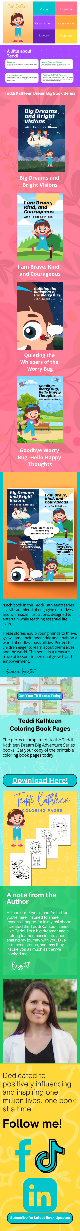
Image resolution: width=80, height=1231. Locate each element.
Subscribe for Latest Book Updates (40, 1218)
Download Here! (40, 780)
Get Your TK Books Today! (40, 696)
